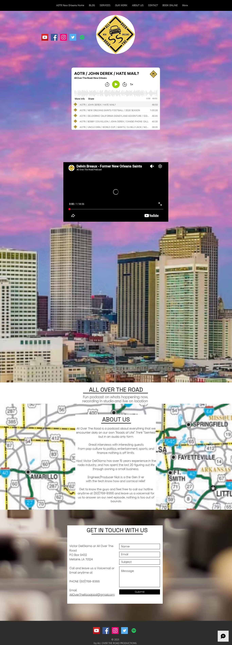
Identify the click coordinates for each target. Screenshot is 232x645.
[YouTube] (44, 37)
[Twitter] (72, 37)
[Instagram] (63, 37)
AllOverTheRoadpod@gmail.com (92, 595)
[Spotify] (82, 37)
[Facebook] (54, 37)
